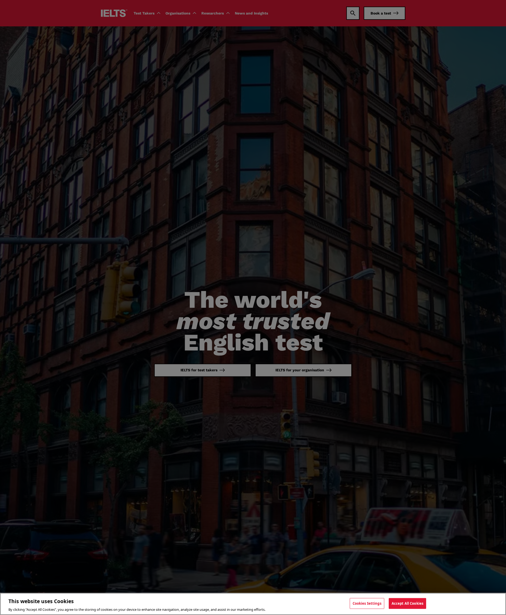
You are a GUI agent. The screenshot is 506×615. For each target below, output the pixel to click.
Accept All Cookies (407, 603)
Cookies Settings (367, 603)
